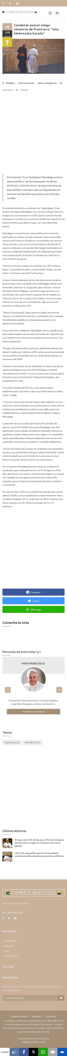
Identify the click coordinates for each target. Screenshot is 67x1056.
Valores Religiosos (47, 83)
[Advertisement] (33, 135)
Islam (6, 950)
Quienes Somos (19, 1016)
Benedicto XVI (32, 742)
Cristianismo (10, 956)
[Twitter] (11, 3)
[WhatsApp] (43, 1052)
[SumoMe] (62, 1052)
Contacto (51, 1016)
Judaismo (8, 945)
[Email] (52, 1052)
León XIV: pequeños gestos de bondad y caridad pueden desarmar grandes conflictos (39, 854)
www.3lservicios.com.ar (33, 1042)
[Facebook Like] (14, 1052)
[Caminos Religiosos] (23, 13)
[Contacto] (17, 3)
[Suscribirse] (61, 997)
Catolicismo (10, 940)
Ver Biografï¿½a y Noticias (33, 711)
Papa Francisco (33, 663)
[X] (33, 1052)
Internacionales (26, 83)
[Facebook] (4, 3)
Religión (10, 83)
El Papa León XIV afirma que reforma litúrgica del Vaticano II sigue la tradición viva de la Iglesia (39, 842)
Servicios (36, 1016)
